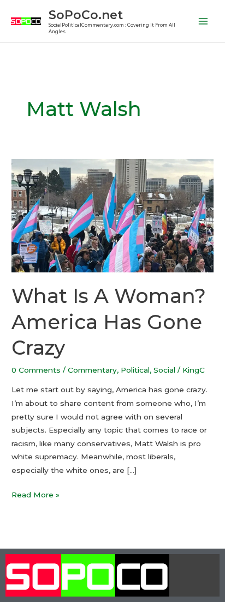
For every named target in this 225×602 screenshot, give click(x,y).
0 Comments (36, 370)
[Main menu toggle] (203, 21)
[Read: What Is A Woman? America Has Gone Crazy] (112, 214)
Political (135, 370)
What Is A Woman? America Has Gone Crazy (108, 322)
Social (164, 370)
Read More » (35, 493)
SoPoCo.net (86, 15)
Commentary (92, 370)
